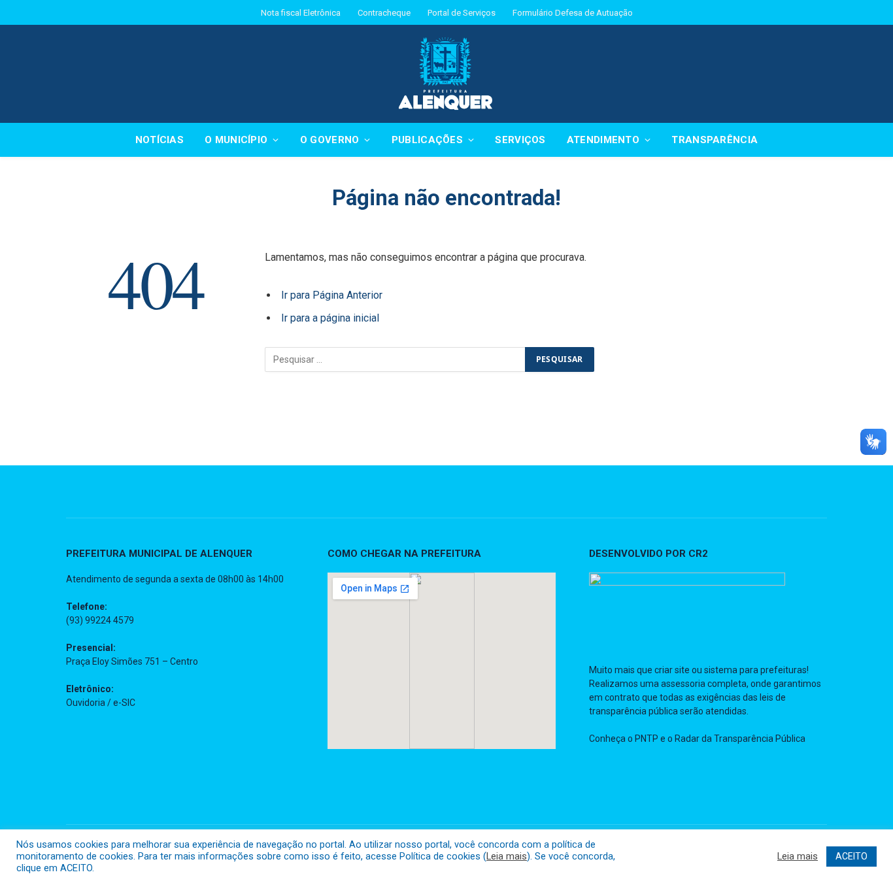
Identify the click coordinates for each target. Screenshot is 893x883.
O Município (236, 140)
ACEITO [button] (851, 856)
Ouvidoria (85, 702)
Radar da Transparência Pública (740, 738)
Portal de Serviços (462, 13)
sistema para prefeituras (755, 670)
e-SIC (124, 702)
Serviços (520, 140)
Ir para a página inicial (330, 318)
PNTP (646, 738)
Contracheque (384, 13)
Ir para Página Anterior (331, 295)
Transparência (714, 140)
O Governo (330, 140)
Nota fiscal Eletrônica (301, 13)
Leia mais (506, 856)
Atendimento (603, 140)
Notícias (159, 140)
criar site (672, 670)
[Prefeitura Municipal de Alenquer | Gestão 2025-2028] (446, 74)
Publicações (427, 140)
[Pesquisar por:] (395, 359)
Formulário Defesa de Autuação (573, 13)
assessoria (683, 683)
